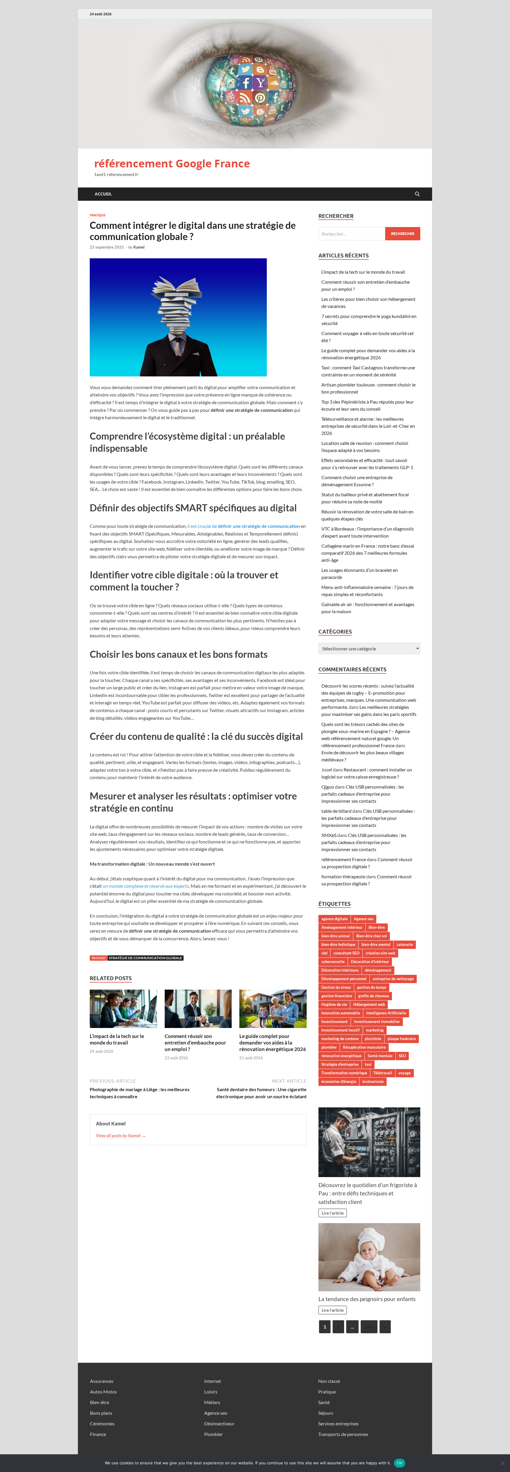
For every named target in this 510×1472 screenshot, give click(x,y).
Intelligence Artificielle (386, 1013)
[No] (503, 1463)
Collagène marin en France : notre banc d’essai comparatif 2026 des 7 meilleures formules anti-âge (367, 553)
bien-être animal (335, 936)
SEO (402, 1055)
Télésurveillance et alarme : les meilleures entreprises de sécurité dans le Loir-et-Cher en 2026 (368, 426)
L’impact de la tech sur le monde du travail (117, 1039)
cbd (324, 953)
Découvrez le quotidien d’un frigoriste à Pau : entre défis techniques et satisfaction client (367, 1193)
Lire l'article (333, 1212)
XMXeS (328, 835)
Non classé (329, 1381)
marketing (375, 1030)
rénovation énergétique (341, 1055)
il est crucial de (243, 526)
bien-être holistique (338, 944)
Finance (98, 1434)
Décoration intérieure (340, 970)
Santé (324, 1402)
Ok (399, 1462)
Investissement (334, 1021)
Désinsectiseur (219, 1423)
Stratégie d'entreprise (340, 1064)
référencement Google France (172, 163)
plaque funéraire (402, 1038)
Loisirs (211, 1391)
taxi (368, 1064)
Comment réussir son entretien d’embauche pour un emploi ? (195, 1042)
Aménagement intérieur (341, 927)
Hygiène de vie (334, 1004)
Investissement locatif (340, 1030)
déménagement (378, 970)
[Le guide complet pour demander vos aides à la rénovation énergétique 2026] (273, 1010)
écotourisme (373, 1081)
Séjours (325, 1413)
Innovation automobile (340, 1013)
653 (369, 1326)
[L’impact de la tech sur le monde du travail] (123, 1010)
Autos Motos (103, 1391)
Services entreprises (338, 1423)
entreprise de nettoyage (393, 978)
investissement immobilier (377, 1021)
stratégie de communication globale (145, 958)
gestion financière (336, 995)
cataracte (405, 944)
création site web (380, 953)
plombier (329, 1047)
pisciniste (373, 1038)
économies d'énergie (338, 1081)
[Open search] (417, 194)
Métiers (212, 1402)
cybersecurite (333, 961)
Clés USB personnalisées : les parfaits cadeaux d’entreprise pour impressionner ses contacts (362, 794)
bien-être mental (376, 944)
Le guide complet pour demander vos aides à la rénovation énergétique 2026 (272, 1042)
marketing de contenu (340, 1038)
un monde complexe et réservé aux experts (146, 886)
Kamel (139, 247)
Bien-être (377, 927)
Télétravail (382, 1072)
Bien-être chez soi (371, 936)
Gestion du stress (336, 987)
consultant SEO (346, 953)
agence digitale (334, 918)
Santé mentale (380, 1055)
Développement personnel (344, 978)
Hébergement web (369, 1004)
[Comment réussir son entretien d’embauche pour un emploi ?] (198, 1010)
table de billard (336, 811)
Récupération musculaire (364, 1047)
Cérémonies (102, 1423)
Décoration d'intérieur (370, 961)
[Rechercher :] (369, 233)
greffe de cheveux (373, 995)
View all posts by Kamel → (121, 1135)
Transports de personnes (343, 1434)
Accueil (103, 194)
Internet (212, 1381)
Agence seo (363, 918)
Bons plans (101, 1413)
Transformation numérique (344, 1072)
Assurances (101, 1381)
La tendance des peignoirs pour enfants (367, 1298)
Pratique (98, 215)
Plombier (213, 1434)
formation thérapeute (343, 876)
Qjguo (327, 786)
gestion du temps (371, 987)
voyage (404, 1072)
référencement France (343, 859)
